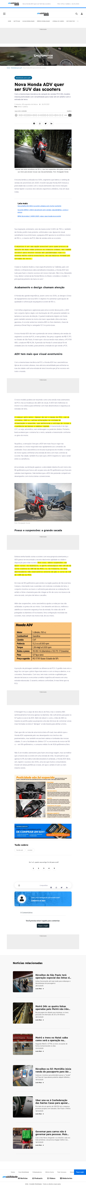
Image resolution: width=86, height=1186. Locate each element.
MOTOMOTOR (70, 21)
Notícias (24, 1178)
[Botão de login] (81, 13)
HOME (9, 21)
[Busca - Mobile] (76, 13)
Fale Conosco (61, 1172)
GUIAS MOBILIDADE (28, 21)
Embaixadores (37, 1172)
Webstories (67, 1178)
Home (8, 68)
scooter (30, 850)
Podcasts (38, 1178)
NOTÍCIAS (17, 21)
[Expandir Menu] (4, 14)
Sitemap (72, 1172)
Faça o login (43, 926)
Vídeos (52, 1178)
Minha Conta (49, 1172)
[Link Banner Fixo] (43, 831)
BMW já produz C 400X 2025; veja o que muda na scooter (39, 216)
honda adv (19, 850)
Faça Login (80, 1172)
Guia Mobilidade (23, 1172)
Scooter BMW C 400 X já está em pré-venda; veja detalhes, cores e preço (43, 211)
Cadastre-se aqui (38, 900)
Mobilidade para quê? (16, 68)
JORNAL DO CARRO (58, 21)
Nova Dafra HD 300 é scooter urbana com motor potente (39, 206)
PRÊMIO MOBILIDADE (43, 21)
